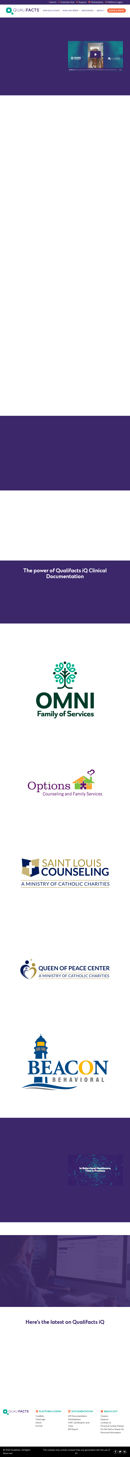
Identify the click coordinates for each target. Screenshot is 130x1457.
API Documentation (77, 1416)
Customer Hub (67, 2)
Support (82, 2)
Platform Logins (115, 2)
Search (53, 2)
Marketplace (97, 2)
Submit (95, 1306)
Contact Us (106, 1423)
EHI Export (73, 1429)
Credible (40, 1416)
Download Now (60, 557)
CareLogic (40, 1419)
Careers (104, 1416)
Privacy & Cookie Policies (112, 1426)
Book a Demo (116, 11)
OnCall (39, 1426)
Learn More (78, 490)
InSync (39, 1423)
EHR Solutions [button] (51, 11)
